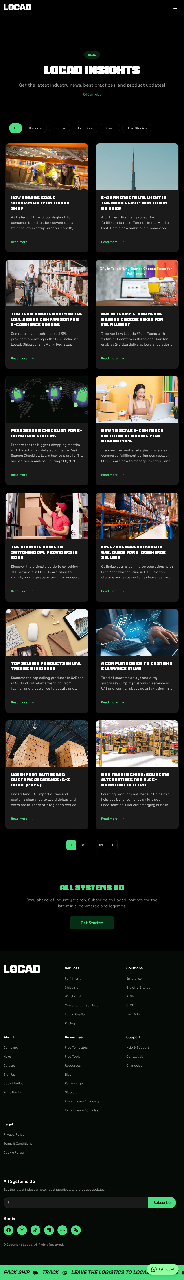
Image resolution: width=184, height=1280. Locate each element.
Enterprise (134, 978)
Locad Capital (75, 1014)
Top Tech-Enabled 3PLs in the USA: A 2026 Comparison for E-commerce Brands (46, 319)
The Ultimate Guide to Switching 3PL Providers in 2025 (44, 552)
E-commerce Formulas (81, 1110)
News (7, 1056)
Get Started (92, 922)
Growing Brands (138, 987)
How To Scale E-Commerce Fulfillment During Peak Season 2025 (132, 435)
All (16, 128)
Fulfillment (73, 978)
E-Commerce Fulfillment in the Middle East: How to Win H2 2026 (134, 203)
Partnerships (74, 1083)
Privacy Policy (14, 1134)
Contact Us (134, 1056)
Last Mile (133, 1014)
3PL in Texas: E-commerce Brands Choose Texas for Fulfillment (132, 319)
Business (35, 128)
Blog (68, 1074)
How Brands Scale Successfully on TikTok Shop (40, 203)
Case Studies (137, 128)
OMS (129, 1005)
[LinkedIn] (49, 1230)
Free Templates (76, 1047)
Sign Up (9, 1074)
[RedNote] (62, 1230)
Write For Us (13, 1092)
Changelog (134, 1065)
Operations (85, 128)
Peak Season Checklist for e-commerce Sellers (46, 433)
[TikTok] (35, 1230)
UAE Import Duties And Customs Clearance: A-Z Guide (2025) (40, 780)
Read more (47, 243)
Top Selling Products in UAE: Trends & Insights (46, 666)
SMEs (130, 996)
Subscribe (162, 1202)
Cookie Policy (14, 1152)
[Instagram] (22, 1230)
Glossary (71, 1092)
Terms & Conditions (18, 1143)
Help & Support (137, 1047)
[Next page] (113, 845)
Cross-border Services (81, 1005)
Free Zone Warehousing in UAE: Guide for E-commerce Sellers (133, 552)
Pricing (70, 1023)
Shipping (71, 987)
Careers (9, 1065)
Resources (73, 1065)
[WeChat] (76, 1230)
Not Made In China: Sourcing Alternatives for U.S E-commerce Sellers (135, 780)
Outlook (59, 128)
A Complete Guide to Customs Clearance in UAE (137, 666)
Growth (110, 128)
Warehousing (75, 996)
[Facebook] (8, 1230)
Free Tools (72, 1056)
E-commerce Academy (82, 1101)
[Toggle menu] (175, 7)
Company (11, 1047)
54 (101, 845)
